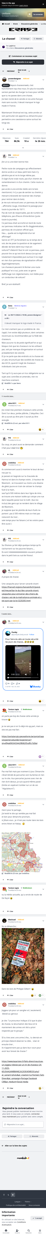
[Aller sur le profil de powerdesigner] (4, 80)
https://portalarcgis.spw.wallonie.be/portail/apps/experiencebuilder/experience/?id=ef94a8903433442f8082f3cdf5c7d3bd (23, 740)
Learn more (4, 4)
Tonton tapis (13, 709)
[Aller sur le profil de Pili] (4, 156)
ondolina (12, 463)
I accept (38, 1218)
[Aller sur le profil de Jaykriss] (3, 47)
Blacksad (12, 920)
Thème (27, 1202)
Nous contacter (34, 1205)
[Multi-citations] (3, 129)
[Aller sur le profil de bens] (4, 307)
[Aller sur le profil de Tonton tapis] (4, 710)
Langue (17, 1202)
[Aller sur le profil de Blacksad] (4, 921)
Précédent (11, 71)
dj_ (9, 570)
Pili (9, 155)
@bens (6, 85)
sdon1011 (12, 403)
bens (10, 306)
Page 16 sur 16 (22, 71)
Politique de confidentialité (16, 1205)
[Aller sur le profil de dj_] (4, 571)
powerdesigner (14, 79)
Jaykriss (12, 46)
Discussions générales (24, 48)
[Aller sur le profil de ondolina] (4, 464)
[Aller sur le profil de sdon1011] (4, 404)
